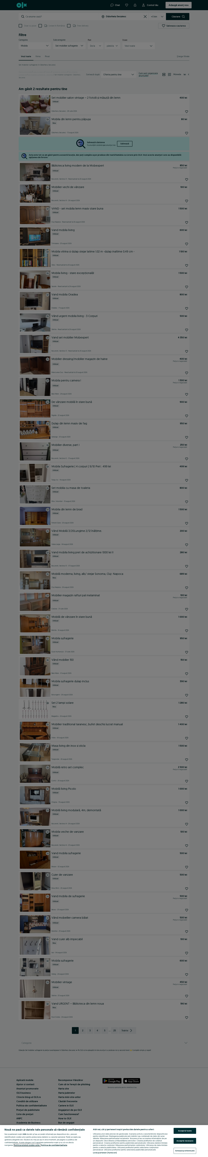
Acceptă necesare (185, 1141)
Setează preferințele (185, 1151)
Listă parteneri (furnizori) (105, 1152)
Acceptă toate (185, 1131)
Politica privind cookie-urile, (27, 1145)
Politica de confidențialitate (54, 1145)
